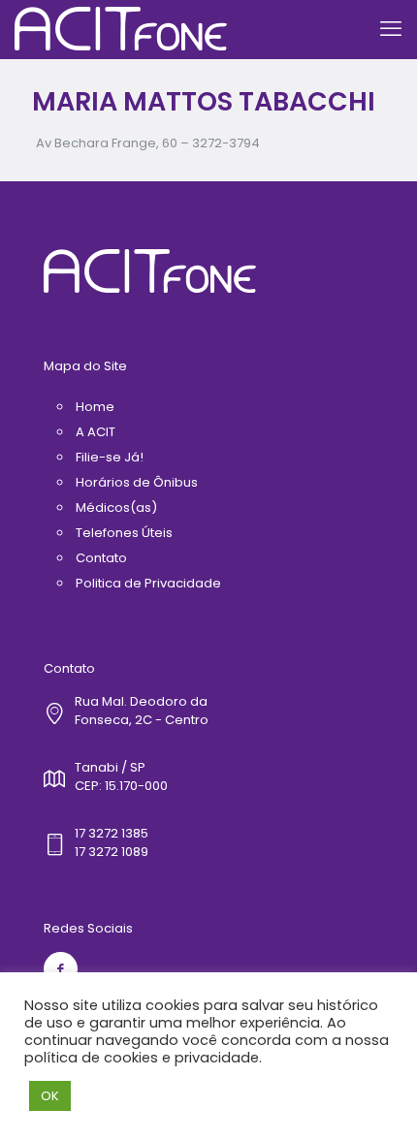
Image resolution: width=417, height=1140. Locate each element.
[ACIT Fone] (121, 29)
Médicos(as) (116, 507)
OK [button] (50, 1096)
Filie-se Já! (110, 457)
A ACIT (95, 432)
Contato (101, 558)
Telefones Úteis (124, 532)
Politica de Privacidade (148, 583)
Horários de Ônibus (137, 482)
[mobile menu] (390, 29)
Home (95, 406)
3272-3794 (226, 143)
